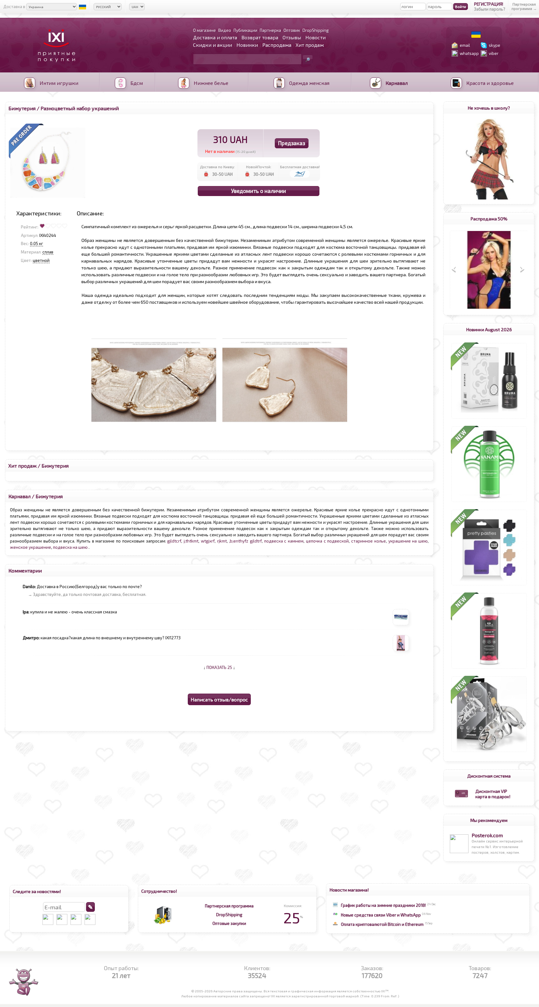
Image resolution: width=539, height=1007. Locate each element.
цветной (41, 260)
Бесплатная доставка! (300, 167)
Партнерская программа (229, 905)
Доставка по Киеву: (217, 167)
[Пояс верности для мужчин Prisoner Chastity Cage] (489, 751)
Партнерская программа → (524, 6)
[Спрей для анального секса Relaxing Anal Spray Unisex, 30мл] (489, 418)
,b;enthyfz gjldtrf (245, 540)
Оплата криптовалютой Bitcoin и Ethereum (382, 924)
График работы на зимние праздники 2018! (383, 905)
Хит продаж (310, 45)
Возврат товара (259, 37)
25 (293, 917)
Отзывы (292, 37)
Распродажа (276, 45)
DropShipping (229, 914)
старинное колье (368, 540)
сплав (47, 251)
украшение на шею (408, 540)
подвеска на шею (71, 547)
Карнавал (19, 496)
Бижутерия (22, 108)
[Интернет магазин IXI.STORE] (55, 66)
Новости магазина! (349, 889)
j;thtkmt (191, 540)
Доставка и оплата (215, 37)
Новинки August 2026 (489, 329)
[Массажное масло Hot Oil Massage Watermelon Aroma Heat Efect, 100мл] (489, 501)
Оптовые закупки (229, 923)
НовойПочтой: (258, 167)
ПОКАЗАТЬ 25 (219, 667)
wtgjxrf (208, 540)
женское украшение (30, 547)
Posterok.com (487, 835)
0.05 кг (36, 243)
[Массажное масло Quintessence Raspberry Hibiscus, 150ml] (489, 668)
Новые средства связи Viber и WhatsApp (381, 914)
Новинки (247, 45)
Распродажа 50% (488, 218)
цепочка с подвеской (327, 540)
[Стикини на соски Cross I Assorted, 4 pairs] (489, 585)
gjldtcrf (174, 540)
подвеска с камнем (283, 540)
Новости (315, 37)
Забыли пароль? (489, 9)
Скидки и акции (212, 45)
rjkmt (222, 540)
